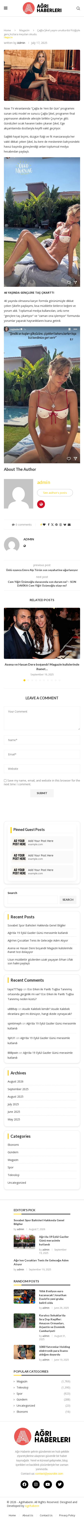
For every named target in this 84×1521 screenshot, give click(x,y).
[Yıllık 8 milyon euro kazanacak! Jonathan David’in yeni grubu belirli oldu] (24, 1296)
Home (7, 30)
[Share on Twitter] (52, 524)
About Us (27, 1515)
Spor (10, 1167)
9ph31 (11, 1038)
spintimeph (14, 1023)
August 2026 (15, 1081)
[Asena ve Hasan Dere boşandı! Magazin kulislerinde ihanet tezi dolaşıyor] (42, 633)
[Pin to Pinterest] (56, 524)
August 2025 (15, 1096)
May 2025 (14, 1119)
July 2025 (13, 1104)
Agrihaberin (32, 1506)
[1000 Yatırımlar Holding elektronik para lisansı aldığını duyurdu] (24, 1352)
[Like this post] (44, 524)
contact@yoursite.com (49, 1473)
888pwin (13, 1053)
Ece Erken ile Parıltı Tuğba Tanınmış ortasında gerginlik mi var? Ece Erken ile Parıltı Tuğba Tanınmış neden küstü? (41, 994)
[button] (7, 644)
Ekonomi (13, 1145)
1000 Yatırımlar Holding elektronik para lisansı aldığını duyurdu (54, 1350)
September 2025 (18, 1089)
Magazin (24, 30)
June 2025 (14, 1112)
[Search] (78, 8)
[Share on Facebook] (48, 524)
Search (12, 893)
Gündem (13, 1152)
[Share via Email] (69, 524)
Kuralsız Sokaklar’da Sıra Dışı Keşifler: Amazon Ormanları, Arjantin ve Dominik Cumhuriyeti (52, 1323)
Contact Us (46, 1515)
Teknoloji (13, 1175)
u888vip (12, 1009)
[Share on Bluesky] (64, 524)
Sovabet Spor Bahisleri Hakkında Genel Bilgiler (37, 925)
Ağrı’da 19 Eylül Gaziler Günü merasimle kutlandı (38, 933)
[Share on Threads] (60, 524)
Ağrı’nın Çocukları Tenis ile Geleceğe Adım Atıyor (38, 940)
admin (21, 43)
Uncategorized (17, 1182)
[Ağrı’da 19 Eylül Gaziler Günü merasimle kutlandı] (24, 1242)
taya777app (15, 989)
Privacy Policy (67, 1515)
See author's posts (55, 493)
